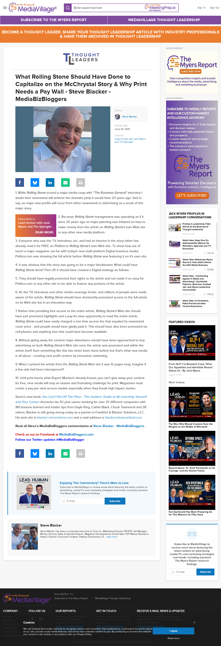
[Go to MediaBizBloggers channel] (81, 58)
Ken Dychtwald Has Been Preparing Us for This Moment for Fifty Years (190, 513)
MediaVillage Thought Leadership (164, 20)
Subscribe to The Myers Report (54, 20)
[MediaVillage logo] (27, 599)
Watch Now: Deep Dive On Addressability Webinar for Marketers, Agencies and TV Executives (196, 244)
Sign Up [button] (214, 7)
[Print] (80, 182)
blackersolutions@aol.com (123, 418)
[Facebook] (19, 182)
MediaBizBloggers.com (76, 435)
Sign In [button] (202, 7)
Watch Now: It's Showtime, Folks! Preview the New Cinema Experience (195, 303)
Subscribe (114, 501)
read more (111, 536)
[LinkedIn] (50, 182)
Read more (173, 638)
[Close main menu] (194, 623)
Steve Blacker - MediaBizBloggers (118, 426)
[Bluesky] (35, 182)
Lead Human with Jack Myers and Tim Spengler (130, 140)
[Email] (65, 182)
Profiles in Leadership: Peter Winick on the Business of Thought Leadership (196, 227)
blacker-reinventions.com (55, 418)
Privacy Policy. (84, 634)
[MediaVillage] (33, 8)
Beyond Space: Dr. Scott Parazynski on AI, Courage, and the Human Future (192, 469)
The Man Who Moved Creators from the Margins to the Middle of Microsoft (191, 425)
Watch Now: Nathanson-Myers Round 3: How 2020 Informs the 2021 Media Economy (197, 262)
